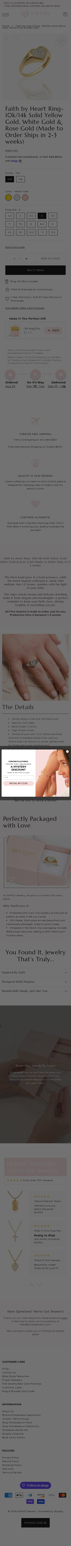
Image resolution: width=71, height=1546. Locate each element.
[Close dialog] (67, 751)
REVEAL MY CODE (18, 783)
